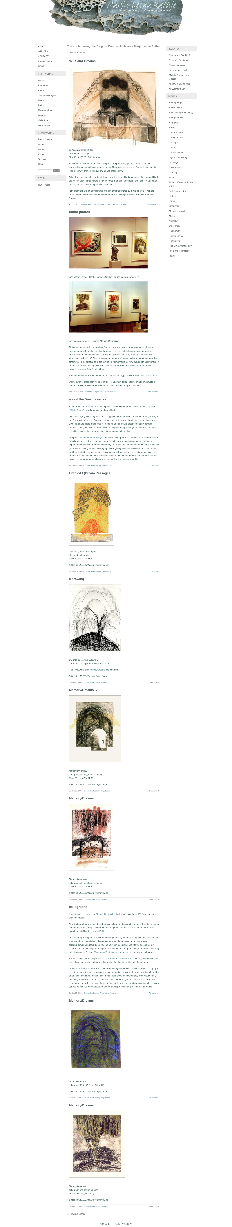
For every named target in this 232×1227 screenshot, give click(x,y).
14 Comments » (154, 392)
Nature (41, 149)
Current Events (176, 152)
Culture (172, 147)
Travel (172, 256)
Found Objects (45, 139)
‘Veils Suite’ (90, 407)
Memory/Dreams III (83, 798)
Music (172, 216)
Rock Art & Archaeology (180, 246)
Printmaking (94, 993)
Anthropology (175, 103)
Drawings (96, 204)
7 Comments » (154, 993)
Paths (41, 105)
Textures (42, 159)
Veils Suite (43, 120)
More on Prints (127, 958)
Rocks (41, 154)
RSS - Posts (44, 185)
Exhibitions (45, 61)
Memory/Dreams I (82, 1105)
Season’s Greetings (178, 60)
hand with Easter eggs (179, 84)
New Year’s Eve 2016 (179, 55)
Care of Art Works (177, 137)
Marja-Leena (122, 204)
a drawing (76, 579)
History (172, 196)
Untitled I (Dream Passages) (90, 473)
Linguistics (174, 206)
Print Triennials (176, 236)
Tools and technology (179, 251)
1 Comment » (155, 466)
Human (41, 144)
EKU (101, 931)
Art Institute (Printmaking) (181, 112)
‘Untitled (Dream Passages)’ (91, 437)
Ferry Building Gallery (135, 355)
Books (172, 127)
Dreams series (80, 968)
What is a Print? (107, 958)
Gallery (43, 51)
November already (178, 65)
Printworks (95, 466)
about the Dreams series (87, 399)
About (42, 46)
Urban (41, 164)
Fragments (43, 85)
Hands (41, 80)
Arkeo (41, 90)
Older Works (44, 125)
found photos (79, 212)
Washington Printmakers (105, 952)
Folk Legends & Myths (179, 191)
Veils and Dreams (82, 61)
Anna (71, 914)
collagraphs (78, 907)
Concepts (173, 142)
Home (41, 66)
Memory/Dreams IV (83, 690)
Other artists (174, 226)
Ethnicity (173, 172)
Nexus (41, 100)
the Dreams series (148, 375)
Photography (175, 231)
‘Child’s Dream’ (76, 410)
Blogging (173, 123)
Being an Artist (86, 204)
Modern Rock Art (177, 211)
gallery (129, 164)
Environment (175, 167)
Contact (43, 56)
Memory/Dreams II (98, 670)
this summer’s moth (178, 70)
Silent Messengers (47, 95)
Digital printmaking (178, 157)
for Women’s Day (177, 89)
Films (171, 177)
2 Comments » (154, 1098)
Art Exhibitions (86, 392)
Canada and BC (176, 132)
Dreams (42, 115)
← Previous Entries (76, 52)
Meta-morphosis (45, 110)
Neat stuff (173, 221)
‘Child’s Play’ (144, 407)
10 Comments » (154, 204)
